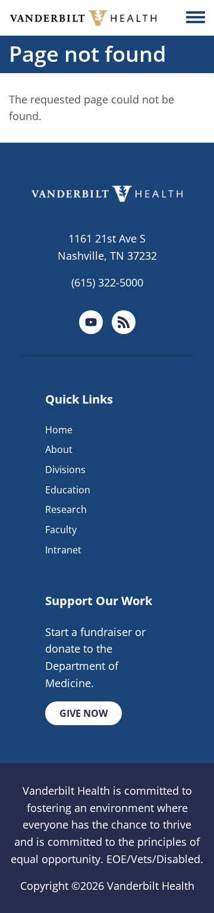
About (59, 449)
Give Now (83, 713)
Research (66, 509)
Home (59, 429)
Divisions (65, 469)
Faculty (61, 529)
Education (67, 489)
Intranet (63, 549)
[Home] (83, 18)
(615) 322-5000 (107, 282)
